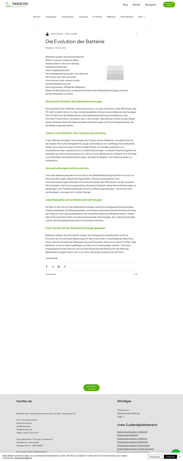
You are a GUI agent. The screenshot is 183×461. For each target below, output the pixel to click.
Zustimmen (170, 457)
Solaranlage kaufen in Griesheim (133, 452)
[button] (136, 4)
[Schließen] (180, 457)
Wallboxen (111, 17)
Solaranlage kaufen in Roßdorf (132, 432)
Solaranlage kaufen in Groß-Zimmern (135, 449)
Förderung (83, 17)
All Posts (36, 17)
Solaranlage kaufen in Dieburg (132, 438)
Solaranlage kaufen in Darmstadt (133, 445)
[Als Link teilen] (65, 266)
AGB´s (120, 417)
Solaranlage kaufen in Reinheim (132, 442)
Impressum (123, 410)
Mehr (140, 17)
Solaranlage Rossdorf (127, 435)
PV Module (97, 17)
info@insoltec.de (24, 429)
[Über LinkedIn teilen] (59, 266)
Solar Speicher (67, 17)
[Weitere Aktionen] (136, 33)
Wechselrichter (127, 17)
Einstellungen (155, 457)
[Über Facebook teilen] (46, 266)
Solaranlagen (50, 17)
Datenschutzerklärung (128, 413)
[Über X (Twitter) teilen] (53, 266)
